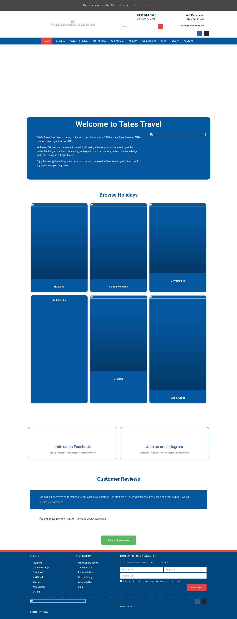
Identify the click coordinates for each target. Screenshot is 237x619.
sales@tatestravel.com (192, 25)
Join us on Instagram (164, 446)
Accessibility (84, 582)
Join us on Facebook (72, 446)
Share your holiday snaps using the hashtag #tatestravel (164, 453)
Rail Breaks (117, 41)
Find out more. (120, 5)
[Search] (160, 26)
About (175, 41)
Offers (36, 591)
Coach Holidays (79, 41)
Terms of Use (85, 567)
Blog (163, 41)
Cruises (133, 41)
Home (46, 41)
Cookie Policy (85, 577)
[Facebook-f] (199, 33)
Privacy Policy (85, 572)
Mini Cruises (149, 41)
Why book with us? (88, 562)
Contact (188, 41)
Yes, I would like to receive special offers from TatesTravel (152, 581)
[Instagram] (206, 33)
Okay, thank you (143, 5)
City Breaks (99, 41)
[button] (118, 540)
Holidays (60, 41)
